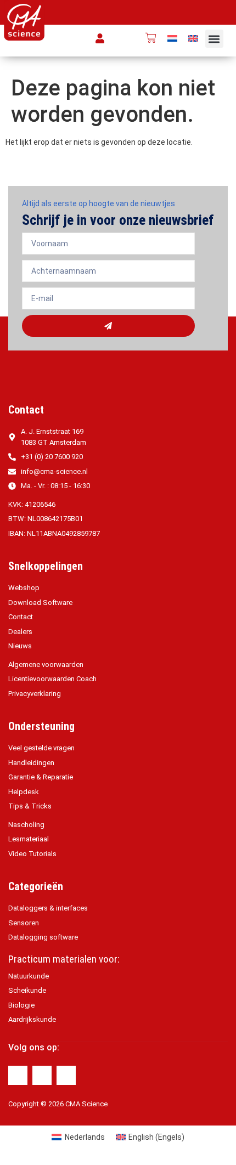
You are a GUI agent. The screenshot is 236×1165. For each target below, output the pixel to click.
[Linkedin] (42, 1075)
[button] (214, 39)
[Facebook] (17, 1075)
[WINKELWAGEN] (151, 38)
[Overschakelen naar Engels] (193, 38)
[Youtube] (66, 1075)
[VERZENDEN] (108, 326)
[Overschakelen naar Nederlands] (172, 38)
